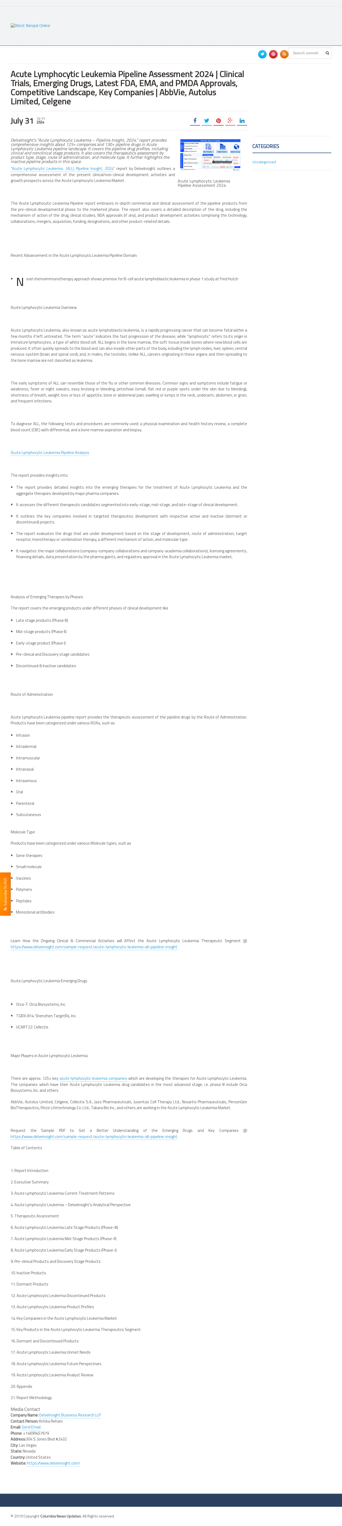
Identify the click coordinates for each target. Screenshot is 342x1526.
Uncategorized (264, 162)
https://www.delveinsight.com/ (53, 1463)
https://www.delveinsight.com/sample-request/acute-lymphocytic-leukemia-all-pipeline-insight (94, 947)
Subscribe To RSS (5, 892)
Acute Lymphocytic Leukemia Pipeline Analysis (50, 452)
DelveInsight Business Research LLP (70, 1415)
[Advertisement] (234, 25)
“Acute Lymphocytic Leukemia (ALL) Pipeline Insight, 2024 (62, 168)
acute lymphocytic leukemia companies (93, 1078)
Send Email (31, 1427)
